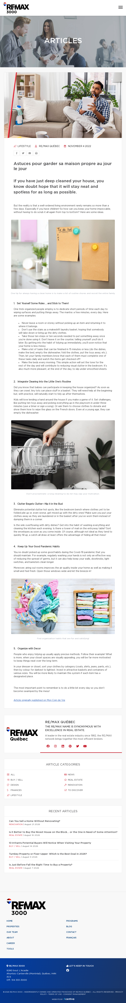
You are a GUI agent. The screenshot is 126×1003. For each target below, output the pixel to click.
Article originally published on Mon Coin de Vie (39, 700)
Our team (12, 932)
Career (11, 943)
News (70, 775)
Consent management (74, 994)
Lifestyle (24, 146)
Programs (72, 921)
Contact (71, 932)
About (10, 938)
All (12, 775)
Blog (69, 927)
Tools (10, 949)
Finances (16, 790)
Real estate (75, 780)
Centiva (69, 999)
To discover (75, 790)
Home (10, 921)
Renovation (74, 785)
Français (71, 938)
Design (14, 785)
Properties (13, 927)
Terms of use (55, 994)
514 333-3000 (19, 980)
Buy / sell (16, 780)
